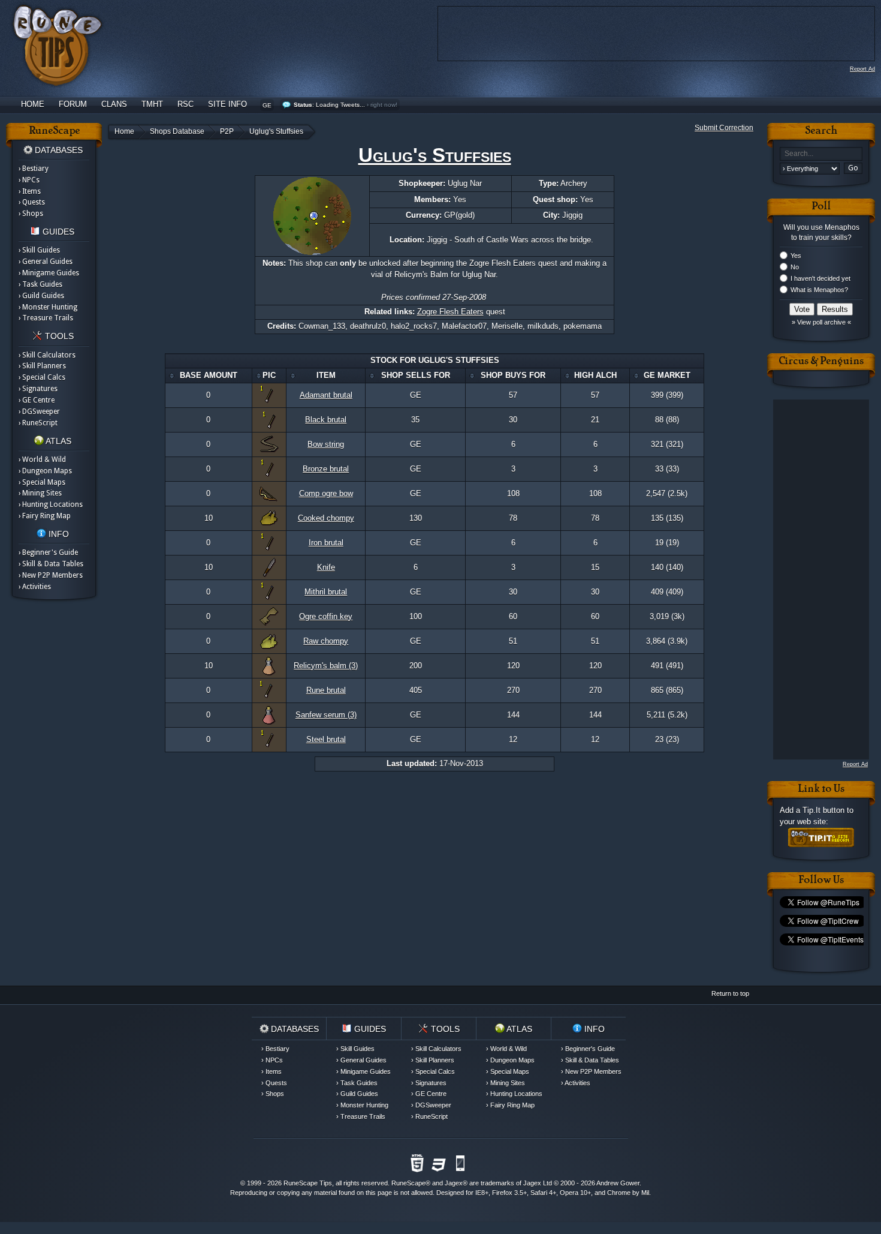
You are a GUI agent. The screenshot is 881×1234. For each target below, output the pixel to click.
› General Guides (46, 261)
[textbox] (821, 154)
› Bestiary (34, 168)
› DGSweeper (39, 411)
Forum (73, 104)
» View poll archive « (821, 322)
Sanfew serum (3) (326, 714)
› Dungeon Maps (45, 471)
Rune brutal (326, 690)
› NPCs (29, 180)
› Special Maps (42, 482)
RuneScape (408, 1183)
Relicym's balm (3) (326, 665)
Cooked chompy (326, 518)
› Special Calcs (42, 377)
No (795, 267)
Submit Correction (724, 128)
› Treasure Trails (46, 318)
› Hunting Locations (51, 504)
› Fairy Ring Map (45, 516)
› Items (30, 191)
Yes (796, 255)
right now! (383, 104)
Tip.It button (823, 810)
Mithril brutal (325, 591)
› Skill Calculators (47, 355)
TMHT (152, 104)
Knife (326, 567)
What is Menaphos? (819, 289)
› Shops (31, 213)
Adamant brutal (326, 395)
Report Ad (862, 69)
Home (32, 104)
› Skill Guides (39, 250)
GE (267, 105)
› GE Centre (37, 400)
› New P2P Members (51, 575)
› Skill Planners (42, 366)
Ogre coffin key (325, 616)
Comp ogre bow (326, 493)
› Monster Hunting (48, 307)
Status (303, 104)
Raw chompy (325, 640)
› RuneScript (38, 423)
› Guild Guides (41, 296)
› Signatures (38, 389)
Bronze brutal (326, 468)
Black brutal (325, 419)
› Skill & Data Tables (51, 564)
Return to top (730, 993)
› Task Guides (40, 284)
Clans (114, 104)
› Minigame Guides (49, 273)
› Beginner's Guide (48, 552)
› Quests (32, 202)
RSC (185, 104)
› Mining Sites (40, 493)
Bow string (325, 444)
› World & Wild (42, 459)
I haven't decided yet (820, 278)
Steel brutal (326, 739)
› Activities (35, 587)
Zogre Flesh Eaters (450, 311)
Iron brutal (326, 542)
